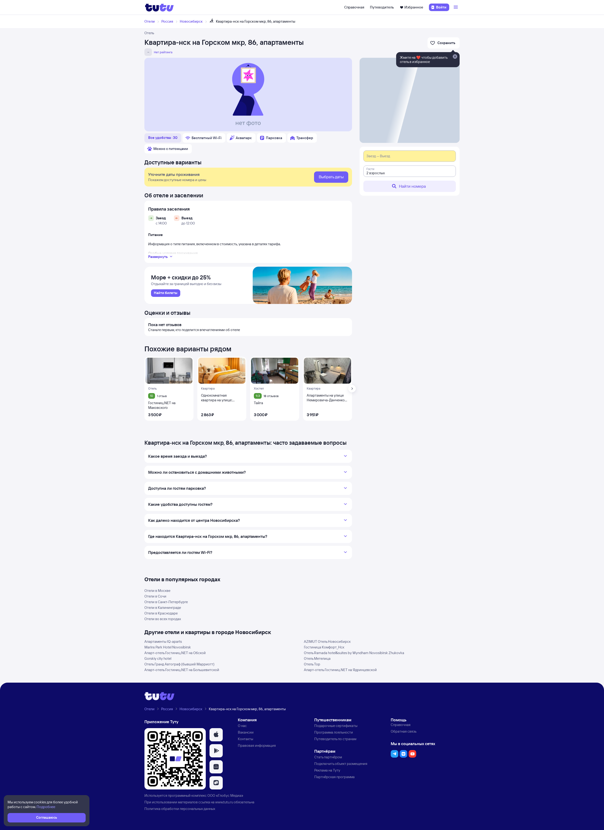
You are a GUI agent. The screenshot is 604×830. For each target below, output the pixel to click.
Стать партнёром (328, 757)
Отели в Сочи (155, 596)
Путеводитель (382, 7)
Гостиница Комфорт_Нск (324, 647)
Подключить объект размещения (340, 763)
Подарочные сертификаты (335, 725)
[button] (216, 734)
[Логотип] (159, 7)
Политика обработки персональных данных (179, 808)
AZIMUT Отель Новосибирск (327, 641)
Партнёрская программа (334, 777)
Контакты (245, 739)
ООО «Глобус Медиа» (225, 795)
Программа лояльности (333, 732)
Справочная (354, 7)
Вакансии (246, 732)
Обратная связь (403, 731)
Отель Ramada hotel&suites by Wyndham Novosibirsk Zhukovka (354, 653)
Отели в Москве (157, 590)
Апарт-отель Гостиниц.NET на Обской (175, 653)
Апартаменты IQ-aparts (163, 641)
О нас (242, 725)
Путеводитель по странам (335, 739)
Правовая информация (257, 745)
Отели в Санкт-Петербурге (166, 602)
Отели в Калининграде (162, 607)
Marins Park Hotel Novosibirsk (167, 647)
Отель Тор (312, 664)
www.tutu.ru (224, 802)
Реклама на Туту (327, 770)
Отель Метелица (317, 658)
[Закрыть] (455, 57)
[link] (165, 293)
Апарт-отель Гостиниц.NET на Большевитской (181, 670)
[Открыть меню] (456, 7)
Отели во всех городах (162, 619)
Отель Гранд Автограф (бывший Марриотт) (179, 664)
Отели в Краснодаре (161, 613)
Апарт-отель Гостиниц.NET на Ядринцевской (340, 670)
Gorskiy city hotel (157, 658)
